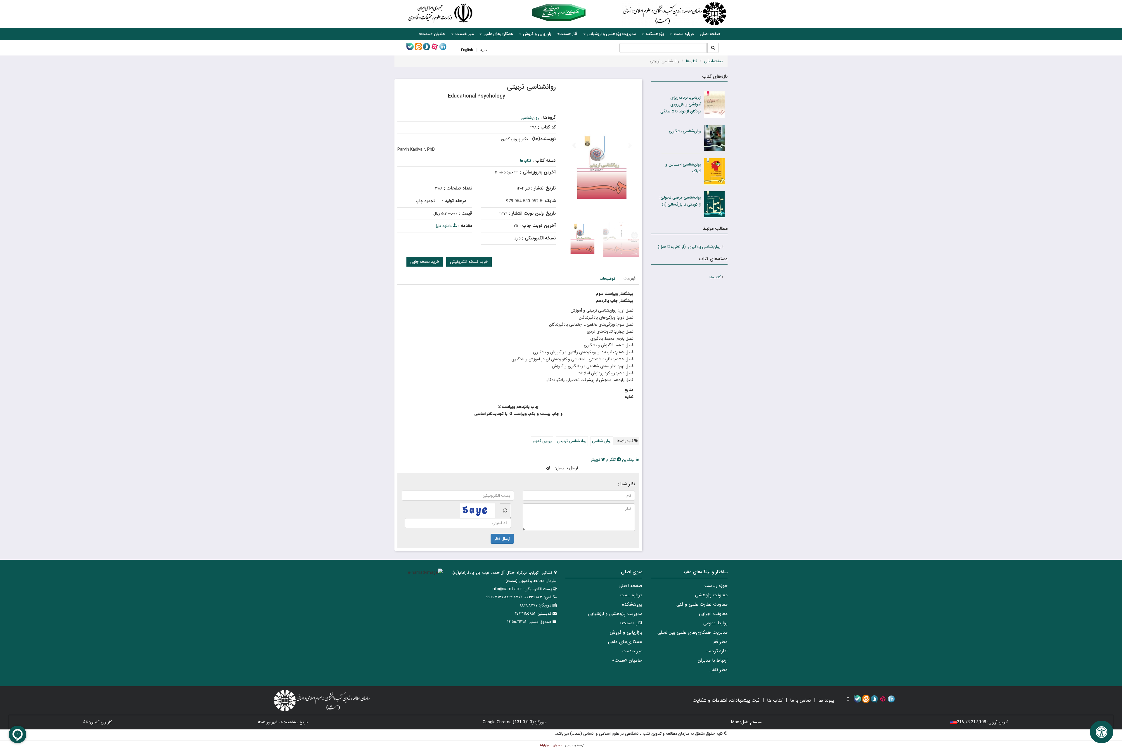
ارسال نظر (502, 539)
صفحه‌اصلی (713, 61)
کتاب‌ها (691, 61)
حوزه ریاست (716, 585)
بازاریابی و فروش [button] (536, 34)
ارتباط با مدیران (713, 660)
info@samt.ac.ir (507, 589)
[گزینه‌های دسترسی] (1101, 732)
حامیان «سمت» (432, 34)
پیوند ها (826, 700)
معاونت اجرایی (713, 613)
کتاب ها (774, 700)
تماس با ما (800, 700)
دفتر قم (721, 641)
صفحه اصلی (710, 34)
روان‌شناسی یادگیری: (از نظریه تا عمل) (689, 247)
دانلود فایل (443, 226)
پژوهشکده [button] (654, 34)
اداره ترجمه (717, 651)
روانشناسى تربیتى (571, 441)
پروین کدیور (542, 441)
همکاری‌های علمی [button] (497, 34)
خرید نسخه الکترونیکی (469, 261)
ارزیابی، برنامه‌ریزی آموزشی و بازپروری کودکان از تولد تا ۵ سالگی (680, 104)
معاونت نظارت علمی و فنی (702, 604)
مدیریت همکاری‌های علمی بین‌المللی (692, 632)
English (467, 50)
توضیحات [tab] (607, 278)
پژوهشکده (632, 604)
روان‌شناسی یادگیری (685, 131)
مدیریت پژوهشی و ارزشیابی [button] (611, 34)
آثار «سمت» (567, 34)
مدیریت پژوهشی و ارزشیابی (615, 613)
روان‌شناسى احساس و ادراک (683, 168)
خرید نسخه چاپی (424, 261)
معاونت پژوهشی (711, 595)
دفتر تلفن (718, 669)
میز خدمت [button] (464, 34)
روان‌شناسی (530, 117)
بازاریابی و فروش (626, 632)
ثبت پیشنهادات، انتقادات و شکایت (725, 700)
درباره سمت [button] (683, 34)
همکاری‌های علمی (625, 641)
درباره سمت (631, 595)
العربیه (484, 50)
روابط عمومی (715, 623)
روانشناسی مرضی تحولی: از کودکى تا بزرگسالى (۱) (680, 201)
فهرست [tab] (630, 278)
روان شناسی (602, 441)
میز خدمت (632, 651)
